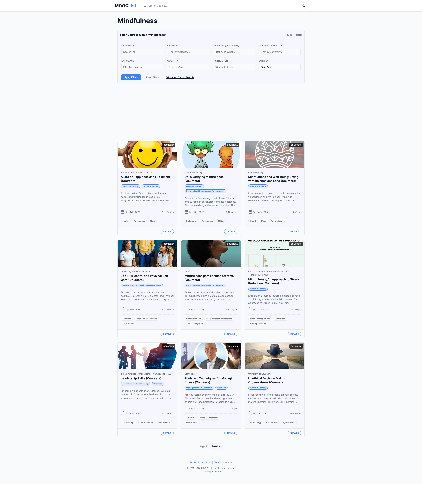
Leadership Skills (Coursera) (141, 378)
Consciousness (193, 318)
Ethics (221, 221)
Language (127, 60)
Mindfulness (129, 323)
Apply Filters (131, 77)
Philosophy (191, 221)
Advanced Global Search (180, 77)
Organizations (288, 422)
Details (167, 231)
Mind (263, 221)
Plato (152, 221)
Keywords (128, 45)
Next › (216, 446)
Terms (193, 462)
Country (173, 60)
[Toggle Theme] (304, 5)
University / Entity (271, 45)
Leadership (128, 422)
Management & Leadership (136, 384)
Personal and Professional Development (205, 191)
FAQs (216, 462)
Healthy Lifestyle (258, 323)
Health (126, 221)
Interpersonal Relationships (219, 318)
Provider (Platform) (226, 45)
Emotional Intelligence (146, 318)
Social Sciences (150, 186)
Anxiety (190, 418)
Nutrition (127, 318)
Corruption (271, 422)
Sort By (264, 60)
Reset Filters (153, 77)
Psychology (139, 221)
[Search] (145, 6)
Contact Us (226, 462)
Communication (145, 422)
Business (157, 384)
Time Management (195, 323)
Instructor (220, 60)
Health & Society (130, 186)
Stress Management (260, 318)
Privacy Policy (205, 462)
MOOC (125, 6)
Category (173, 45)
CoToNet (207, 471)
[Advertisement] (211, 113)
